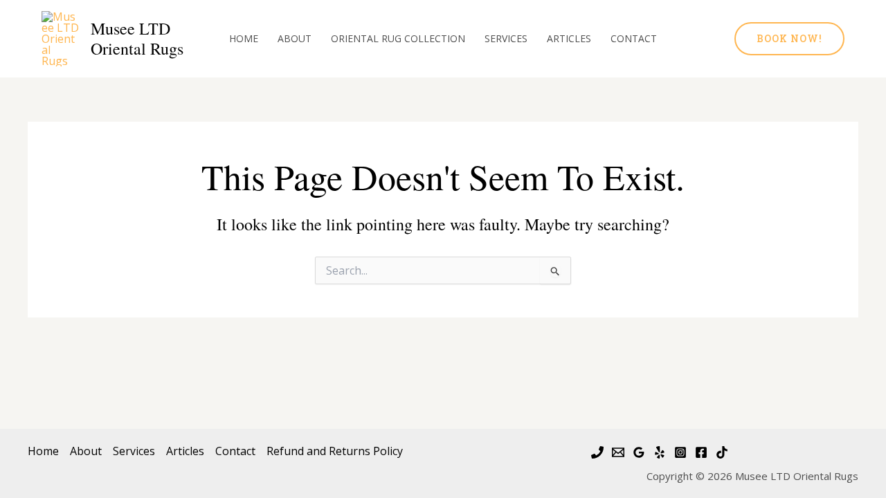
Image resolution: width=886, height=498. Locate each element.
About (294, 38)
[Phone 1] (597, 452)
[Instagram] (680, 452)
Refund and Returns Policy (334, 451)
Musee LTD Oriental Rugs (137, 38)
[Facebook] (701, 452)
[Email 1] (618, 452)
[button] (789, 38)
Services (506, 38)
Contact (634, 38)
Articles (569, 38)
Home (243, 38)
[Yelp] (659, 452)
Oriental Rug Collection (398, 38)
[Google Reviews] (639, 452)
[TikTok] (722, 452)
